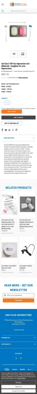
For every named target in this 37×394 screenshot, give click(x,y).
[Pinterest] (16, 130)
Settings (18, 382)
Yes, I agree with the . (19, 108)
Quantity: (4, 98)
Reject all (18, 387)
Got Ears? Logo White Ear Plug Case (8, 267)
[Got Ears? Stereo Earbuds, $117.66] (27, 250)
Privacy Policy (21, 378)
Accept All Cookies (18, 391)
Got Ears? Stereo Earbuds (26, 267)
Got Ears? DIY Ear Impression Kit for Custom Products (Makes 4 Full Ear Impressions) (7, 224)
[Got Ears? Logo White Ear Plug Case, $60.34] (9, 250)
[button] (22, 77)
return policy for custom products (25, 108)
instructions (15, 149)
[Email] (6, 130)
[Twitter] (13, 130)
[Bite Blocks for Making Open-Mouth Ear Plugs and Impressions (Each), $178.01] (27, 204)
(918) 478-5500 (19, 330)
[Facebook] (2, 130)
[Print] (9, 130)
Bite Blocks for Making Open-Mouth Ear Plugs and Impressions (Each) (26, 223)
